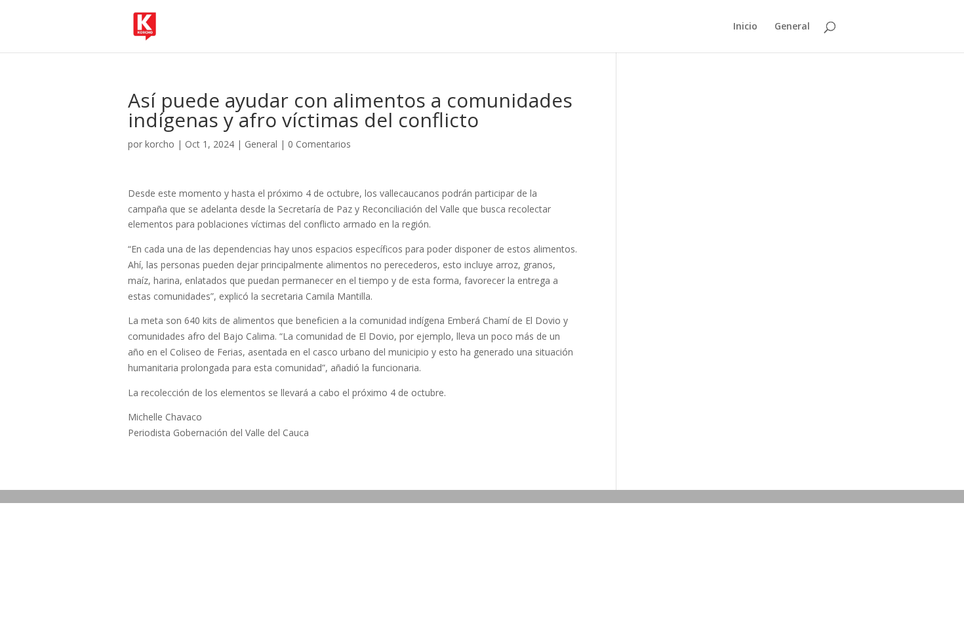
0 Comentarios (319, 144)
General (792, 27)
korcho (159, 144)
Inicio (745, 27)
